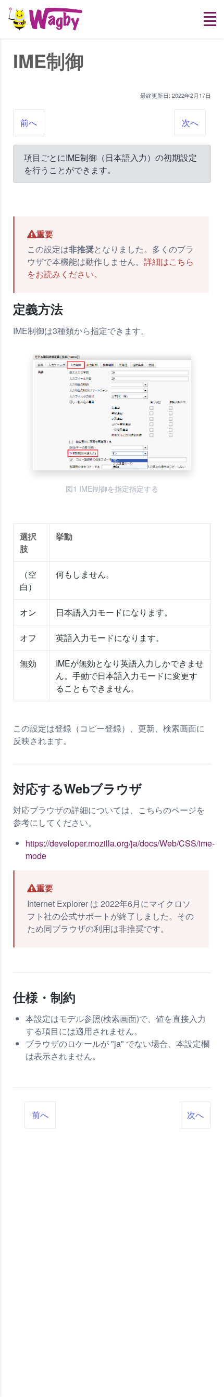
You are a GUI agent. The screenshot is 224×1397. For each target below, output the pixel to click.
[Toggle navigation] (210, 19)
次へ (190, 123)
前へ (28, 123)
